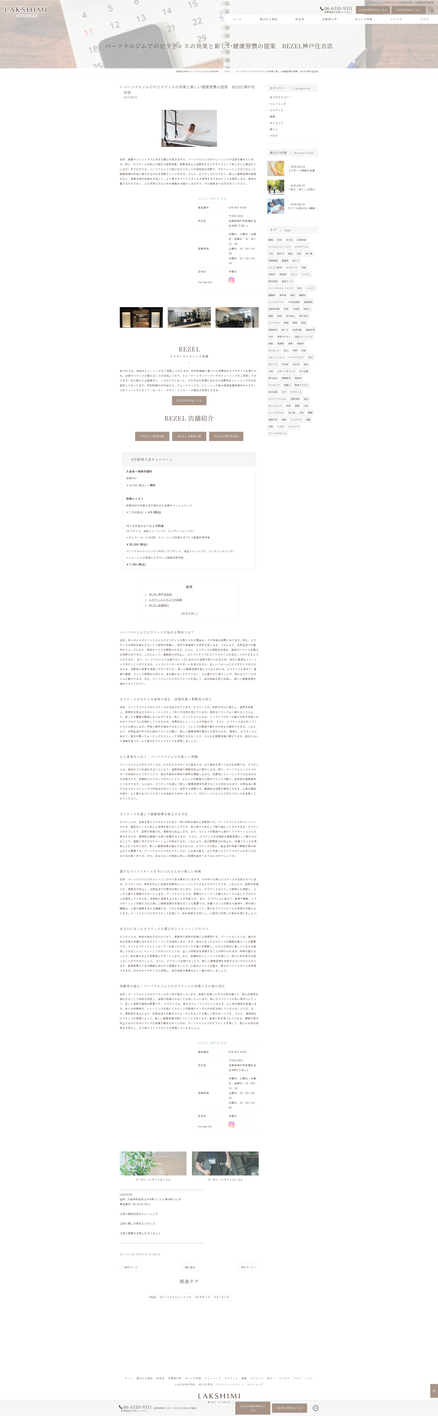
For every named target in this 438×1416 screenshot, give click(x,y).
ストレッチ (293, 426)
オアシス (273, 364)
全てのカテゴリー (281, 97)
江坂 (306, 405)
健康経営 (286, 377)
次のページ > (248, 1267)
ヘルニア (310, 288)
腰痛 (310, 412)
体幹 (279, 239)
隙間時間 (273, 260)
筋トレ (274, 129)
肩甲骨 (283, 295)
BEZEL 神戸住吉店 (160, 594)
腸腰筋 (272, 295)
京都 (295, 350)
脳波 (290, 253)
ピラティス (141, 1254)
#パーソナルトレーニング (175, 1297)
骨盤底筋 (308, 301)
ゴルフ (294, 274)
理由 (286, 322)
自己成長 (273, 391)
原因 (303, 322)
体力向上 (290, 315)
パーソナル (274, 322)
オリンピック (275, 405)
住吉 (306, 398)
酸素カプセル (301, 384)
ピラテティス (301, 246)
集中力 (280, 253)
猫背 (293, 295)
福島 (271, 343)
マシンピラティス (277, 433)
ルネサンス (291, 267)
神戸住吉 (303, 315)
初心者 (291, 412)
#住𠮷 (152, 1297)
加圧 (279, 315)
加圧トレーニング (304, 336)
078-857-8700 (238, 207)
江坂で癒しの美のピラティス (137, 1223)
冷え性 (289, 239)
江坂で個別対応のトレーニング (139, 1214)
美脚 (284, 419)
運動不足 (273, 419)
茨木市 (296, 364)
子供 (271, 253)
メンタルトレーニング (280, 246)
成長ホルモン (284, 336)
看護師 (285, 260)
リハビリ (305, 274)
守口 (310, 357)
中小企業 (303, 371)
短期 (308, 419)
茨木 (299, 288)
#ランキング (221, 1297)
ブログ (274, 135)
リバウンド (296, 419)
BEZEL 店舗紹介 (159, 605)
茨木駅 (285, 364)
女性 (301, 412)
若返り (307, 308)
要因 (295, 322)
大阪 (271, 371)
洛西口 (272, 274)
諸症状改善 (274, 308)
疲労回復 (273, 281)
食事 (290, 343)
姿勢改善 (295, 398)
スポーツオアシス (286, 371)
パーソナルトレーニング (281, 288)
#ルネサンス (202, 1297)
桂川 (286, 350)
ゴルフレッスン (276, 357)
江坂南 (296, 308)
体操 (303, 350)
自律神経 (301, 239)
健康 (272, 116)
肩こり (296, 260)
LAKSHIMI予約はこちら (373, 9)
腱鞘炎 (302, 295)
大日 (271, 336)
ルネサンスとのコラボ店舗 (165, 599)
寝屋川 (287, 384)
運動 (271, 315)
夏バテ (285, 329)
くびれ (280, 426)
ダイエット (155, 1254)
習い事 (309, 253)
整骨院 (298, 377)
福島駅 (280, 343)
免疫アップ (287, 281)
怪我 (286, 308)
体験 (271, 426)
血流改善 (297, 329)
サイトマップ (255, 1384)
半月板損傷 (294, 301)
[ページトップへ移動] (315, 1408)
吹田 (304, 267)
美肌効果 (310, 329)
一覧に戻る (189, 1267)
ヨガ (284, 391)
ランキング (274, 384)
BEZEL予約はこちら (409, 9)
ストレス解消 (275, 267)
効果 (288, 405)
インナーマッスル (277, 398)
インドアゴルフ (296, 357)
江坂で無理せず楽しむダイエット (140, 1233)
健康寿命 (273, 329)
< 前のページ (130, 1267)
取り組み (273, 377)
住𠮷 (299, 253)
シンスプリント (276, 301)
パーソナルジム (276, 412)
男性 (306, 364)
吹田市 (300, 343)
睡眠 (271, 239)
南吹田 (283, 274)
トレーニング (127, 1254)
